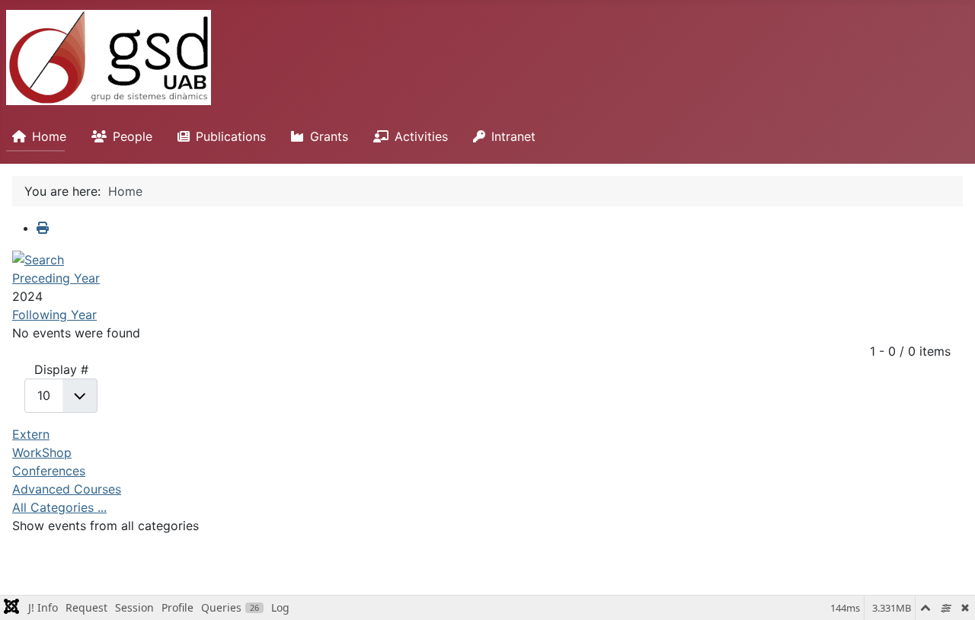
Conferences (48, 470)
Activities (421, 136)
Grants (329, 136)
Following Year (54, 314)
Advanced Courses (66, 489)
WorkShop (42, 452)
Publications (231, 136)
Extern (31, 434)
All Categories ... (59, 507)
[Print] (43, 227)
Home (49, 136)
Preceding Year (56, 278)
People (132, 136)
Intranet (513, 136)
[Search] (38, 258)
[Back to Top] (948, 592)
